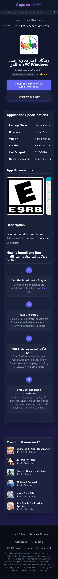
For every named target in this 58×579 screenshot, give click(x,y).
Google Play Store (29, 96)
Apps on (28, 4)
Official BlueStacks (34, 20)
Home (17, 20)
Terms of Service (39, 534)
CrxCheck (37, 541)
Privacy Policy (17, 534)
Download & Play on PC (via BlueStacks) (29, 85)
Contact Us (21, 541)
